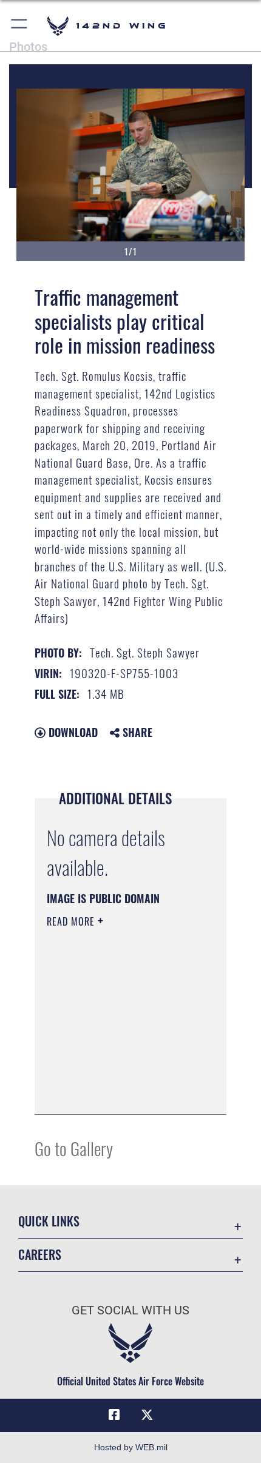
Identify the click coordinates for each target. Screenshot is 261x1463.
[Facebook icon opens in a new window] (114, 1415)
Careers (39, 1254)
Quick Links (49, 1221)
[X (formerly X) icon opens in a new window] (147, 1415)
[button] (19, 26)
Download (72, 732)
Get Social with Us (130, 1310)
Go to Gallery (74, 1148)
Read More (72, 921)
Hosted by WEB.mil (131, 1447)
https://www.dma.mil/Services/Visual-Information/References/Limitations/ (120, 1092)
